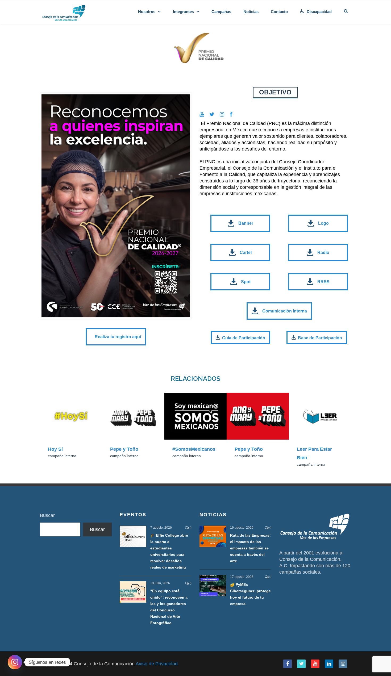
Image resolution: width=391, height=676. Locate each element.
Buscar (47, 515)
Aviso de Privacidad (157, 663)
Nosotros (146, 11)
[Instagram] (15, 662)
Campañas (221, 11)
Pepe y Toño (124, 449)
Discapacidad (319, 11)
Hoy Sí (55, 449)
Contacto (279, 11)
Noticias (251, 11)
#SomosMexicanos (193, 449)
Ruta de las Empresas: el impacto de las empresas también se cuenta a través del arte (250, 548)
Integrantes (183, 11)
